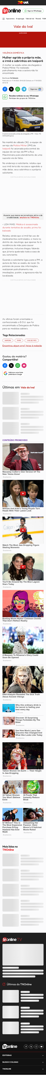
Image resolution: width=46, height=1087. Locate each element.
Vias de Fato (31, 340)
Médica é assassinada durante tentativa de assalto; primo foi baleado (21, 227)
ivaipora (8, 340)
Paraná (38, 19)
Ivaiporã (6, 148)
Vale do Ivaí (30, 19)
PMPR (19, 340)
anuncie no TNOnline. (29, 217)
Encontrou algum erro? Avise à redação (22, 345)
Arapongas (20, 19)
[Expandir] (43, 1069)
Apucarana (10, 19)
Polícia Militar (20, 145)
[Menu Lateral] (3, 19)
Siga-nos (33, 89)
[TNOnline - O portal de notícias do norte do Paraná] (11, 11)
